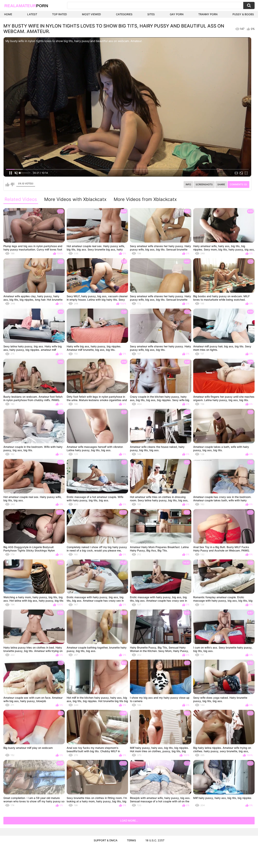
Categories (124, 14)
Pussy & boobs (243, 14)
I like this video (7, 184)
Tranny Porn (207, 14)
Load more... (129, 820)
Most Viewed (91, 14)
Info (188, 184)
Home (8, 14)
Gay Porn (176, 14)
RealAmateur (26, 5)
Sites (151, 14)
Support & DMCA (105, 840)
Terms (131, 840)
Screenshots (204, 184)
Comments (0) (238, 184)
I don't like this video (12, 184)
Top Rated (59, 14)
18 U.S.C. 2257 (154, 840)
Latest (32, 14)
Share (221, 184)
